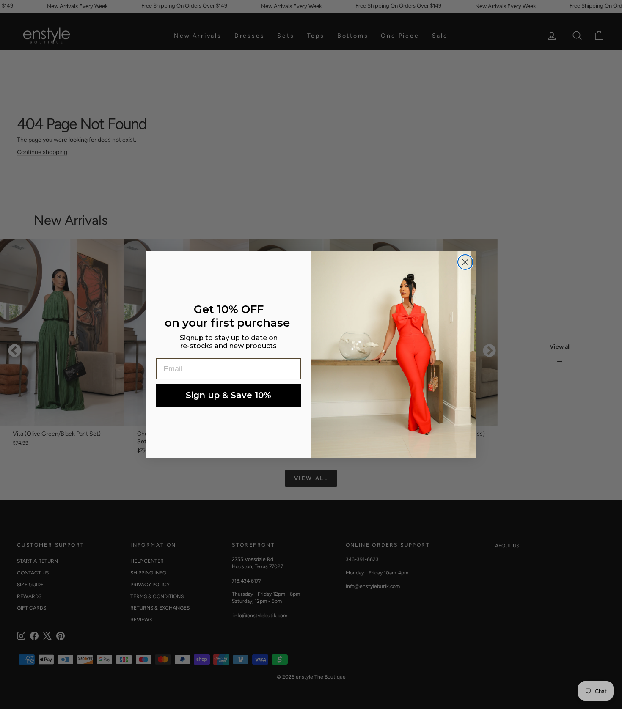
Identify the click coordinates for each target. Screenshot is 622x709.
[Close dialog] (465, 262)
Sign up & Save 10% (228, 395)
